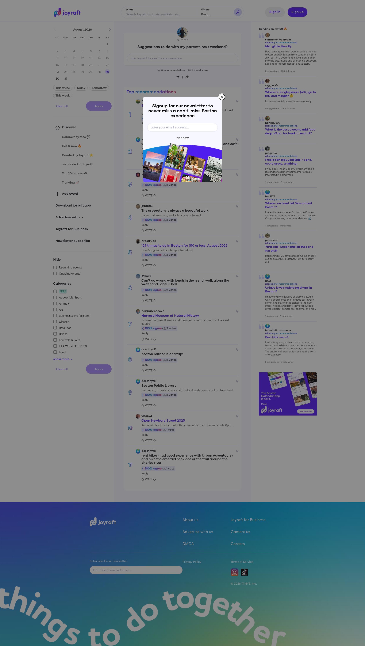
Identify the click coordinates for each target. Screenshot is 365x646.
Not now (182, 137)
